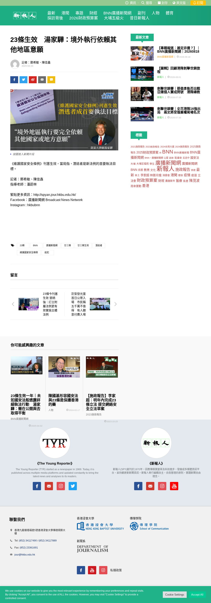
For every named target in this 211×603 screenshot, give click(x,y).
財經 (93, 13)
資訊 (133, 3)
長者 (185, 180)
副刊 (141, 13)
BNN (35, 245)
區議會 (178, 157)
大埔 (133, 163)
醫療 (179, 180)
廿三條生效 (83, 245)
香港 (145, 186)
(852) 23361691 (29, 547)
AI (160, 152)
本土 (137, 175)
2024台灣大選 (167, 146)
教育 (147, 169)
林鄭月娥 (156, 175)
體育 (169, 13)
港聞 (65, 13)
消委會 (166, 175)
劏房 (171, 158)
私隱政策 (116, 570)
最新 (51, 13)
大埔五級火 (114, 18)
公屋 (166, 158)
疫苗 (194, 175)
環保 (180, 175)
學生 (152, 163)
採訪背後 (55, 18)
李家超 (145, 175)
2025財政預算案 (147, 152)
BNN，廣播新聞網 (154, 158)
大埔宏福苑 (142, 163)
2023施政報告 (152, 146)
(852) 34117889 (48, 540)
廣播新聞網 (51, 245)
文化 (153, 170)
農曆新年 (170, 181)
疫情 (187, 175)
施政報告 (182, 169)
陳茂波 (194, 181)
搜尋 (149, 3)
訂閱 (199, 3)
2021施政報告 (138, 146)
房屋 (140, 170)
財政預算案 (147, 180)
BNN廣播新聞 (181, 152)
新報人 (160, 77)
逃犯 (47, 252)
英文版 (181, 3)
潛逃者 (98, 245)
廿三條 (67, 245)
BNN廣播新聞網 (117, 13)
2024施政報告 (182, 146)
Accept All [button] (197, 594)
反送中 (186, 158)
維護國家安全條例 (29, 252)
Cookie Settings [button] (174, 594)
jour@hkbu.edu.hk (24, 554)
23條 (22, 245)
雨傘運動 (136, 186)
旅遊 (193, 170)
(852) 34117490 (28, 540)
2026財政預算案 (83, 18)
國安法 (194, 157)
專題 (79, 13)
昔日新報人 (139, 18)
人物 (155, 13)
